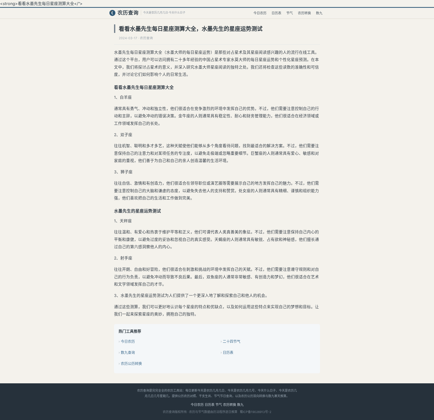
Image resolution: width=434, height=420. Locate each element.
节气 (289, 13)
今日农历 (259, 13)
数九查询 (128, 352)
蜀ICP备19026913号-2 (255, 412)
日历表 (276, 13)
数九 (319, 13)
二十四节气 (231, 341)
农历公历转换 (131, 363)
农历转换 (304, 13)
